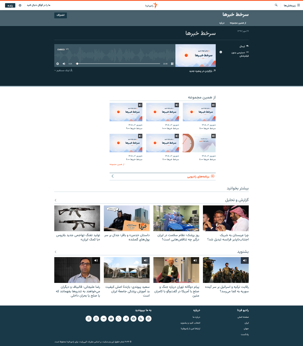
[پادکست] (20, 5)
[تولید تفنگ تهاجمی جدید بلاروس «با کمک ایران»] (77, 218)
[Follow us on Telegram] (126, 319)
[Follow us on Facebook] (134, 319)
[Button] (244, 47)
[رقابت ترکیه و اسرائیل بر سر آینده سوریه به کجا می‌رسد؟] (226, 270)
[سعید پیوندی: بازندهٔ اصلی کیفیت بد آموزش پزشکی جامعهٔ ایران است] (127, 270)
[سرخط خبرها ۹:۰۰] (126, 112)
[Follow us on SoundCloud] (104, 319)
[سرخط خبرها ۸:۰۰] (199, 143)
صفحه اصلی (243, 317)
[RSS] (141, 319)
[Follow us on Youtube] (111, 319)
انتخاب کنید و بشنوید (190, 323)
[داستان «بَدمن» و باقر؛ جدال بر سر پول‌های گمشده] (127, 218)
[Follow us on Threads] (89, 319)
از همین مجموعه (238, 23)
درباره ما (196, 317)
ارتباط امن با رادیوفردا (190, 329)
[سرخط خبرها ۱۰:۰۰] (162, 112)
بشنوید (243, 252)
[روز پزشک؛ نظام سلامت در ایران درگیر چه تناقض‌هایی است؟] (176, 218)
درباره (221, 23)
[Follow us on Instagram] (96, 319)
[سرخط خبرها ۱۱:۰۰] (199, 112)
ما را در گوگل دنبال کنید (38, 5)
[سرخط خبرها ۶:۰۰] (126, 143)
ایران (247, 323)
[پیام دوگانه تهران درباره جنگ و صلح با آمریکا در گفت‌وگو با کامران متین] (176, 270)
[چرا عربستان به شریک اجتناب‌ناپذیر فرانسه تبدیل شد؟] (226, 218)
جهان (246, 329)
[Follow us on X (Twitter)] (119, 319)
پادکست (245, 334)
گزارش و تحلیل (237, 200)
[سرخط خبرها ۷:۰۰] (162, 143)
